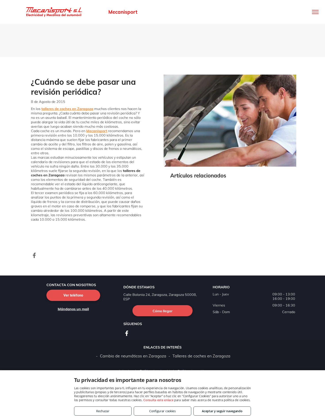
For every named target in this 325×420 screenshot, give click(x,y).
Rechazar (102, 411)
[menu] (315, 12)
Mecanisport (96, 131)
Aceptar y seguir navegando (222, 411)
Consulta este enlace (158, 400)
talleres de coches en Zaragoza (67, 108)
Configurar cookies (162, 411)
